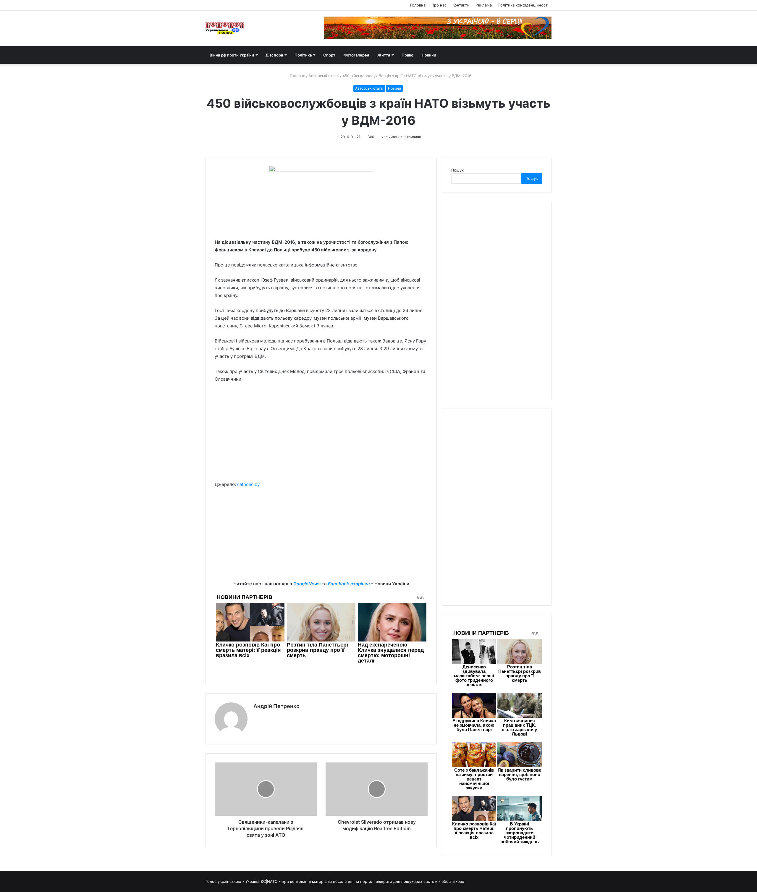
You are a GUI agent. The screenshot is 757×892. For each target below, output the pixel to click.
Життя (383, 55)
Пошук (457, 170)
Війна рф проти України (232, 55)
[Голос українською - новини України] (225, 28)
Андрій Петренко (276, 706)
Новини (429, 55)
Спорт (329, 55)
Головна (418, 5)
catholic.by (248, 484)
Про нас (439, 5)
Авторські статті (323, 75)
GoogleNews (307, 583)
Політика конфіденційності (523, 5)
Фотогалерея (356, 55)
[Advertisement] (321, 431)
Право (407, 55)
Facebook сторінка (349, 583)
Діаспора (274, 55)
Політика (303, 55)
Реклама (483, 5)
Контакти (461, 5)
